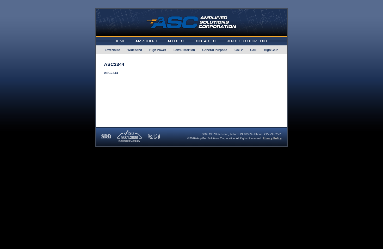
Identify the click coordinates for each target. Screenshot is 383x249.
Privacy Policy (272, 138)
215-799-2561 (273, 134)
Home (120, 41)
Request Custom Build (248, 41)
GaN (253, 50)
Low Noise (112, 50)
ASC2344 (111, 73)
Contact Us (205, 41)
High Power (157, 50)
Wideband (134, 50)
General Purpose (214, 50)
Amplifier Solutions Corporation (215, 138)
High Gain (271, 50)
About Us (176, 41)
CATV (238, 50)
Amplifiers (146, 41)
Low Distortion (184, 50)
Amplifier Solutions (191, 23)
